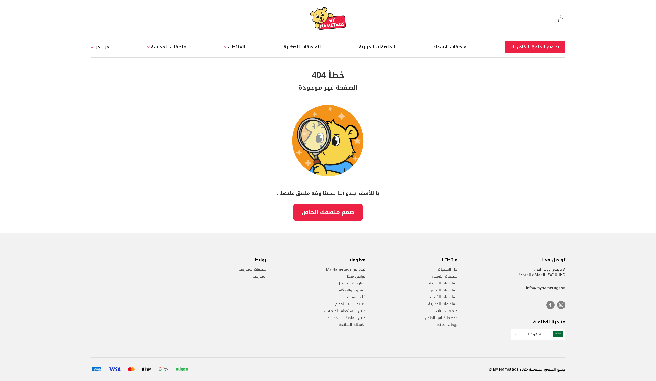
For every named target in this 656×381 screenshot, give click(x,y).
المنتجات (236, 47)
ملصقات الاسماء (449, 47)
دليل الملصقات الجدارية (346, 317)
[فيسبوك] (550, 305)
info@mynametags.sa (545, 288)
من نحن (101, 47)
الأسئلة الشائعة (352, 324)
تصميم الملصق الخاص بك (535, 47)
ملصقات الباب (446, 311)
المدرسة (259, 276)
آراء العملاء (356, 297)
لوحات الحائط (446, 324)
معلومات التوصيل (351, 283)
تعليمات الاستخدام (350, 304)
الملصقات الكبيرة (443, 297)
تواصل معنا (356, 276)
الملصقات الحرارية (377, 47)
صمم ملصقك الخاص (328, 212)
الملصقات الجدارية (442, 304)
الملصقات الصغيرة (302, 47)
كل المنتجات (447, 269)
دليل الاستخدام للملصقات (344, 311)
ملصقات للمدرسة (168, 47)
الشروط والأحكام (352, 290)
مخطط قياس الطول (441, 317)
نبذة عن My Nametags (345, 269)
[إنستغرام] (561, 305)
